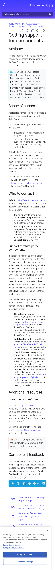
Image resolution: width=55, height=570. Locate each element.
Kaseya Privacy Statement (13, 548)
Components (14, 26)
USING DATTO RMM (17, 24)
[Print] (22, 30)
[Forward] (44, 30)
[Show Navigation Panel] (3, 4)
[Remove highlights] (33, 30)
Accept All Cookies (25, 555)
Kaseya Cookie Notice (11, 545)
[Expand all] (27, 30)
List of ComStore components (31, 200)
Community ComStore (23, 405)
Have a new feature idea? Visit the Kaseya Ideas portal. (30, 516)
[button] (50, 14)
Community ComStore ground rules (25, 430)
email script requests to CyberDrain (30, 376)
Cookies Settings (25, 562)
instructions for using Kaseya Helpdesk (27, 183)
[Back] (38, 30)
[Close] (47, 531)
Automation (32, 24)
